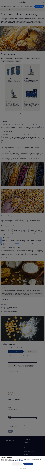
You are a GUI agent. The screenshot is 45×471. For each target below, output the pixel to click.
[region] (22, 463)
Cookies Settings (22, 468)
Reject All (17, 463)
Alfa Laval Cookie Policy (19, 460)
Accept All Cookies (28, 463)
